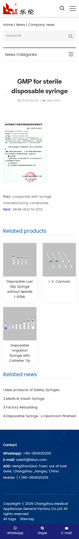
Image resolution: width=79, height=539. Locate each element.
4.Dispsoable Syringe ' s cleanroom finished (39, 416)
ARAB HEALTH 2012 (28, 209)
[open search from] (62, 8)
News (20, 25)
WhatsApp (15, 533)
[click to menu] (73, 8)
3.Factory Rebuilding (20, 407)
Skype (42, 533)
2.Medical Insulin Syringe (23, 398)
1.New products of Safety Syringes (31, 390)
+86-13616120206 (37, 453)
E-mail (66, 533)
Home (8, 25)
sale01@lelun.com (31, 460)
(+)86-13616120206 (32, 477)
